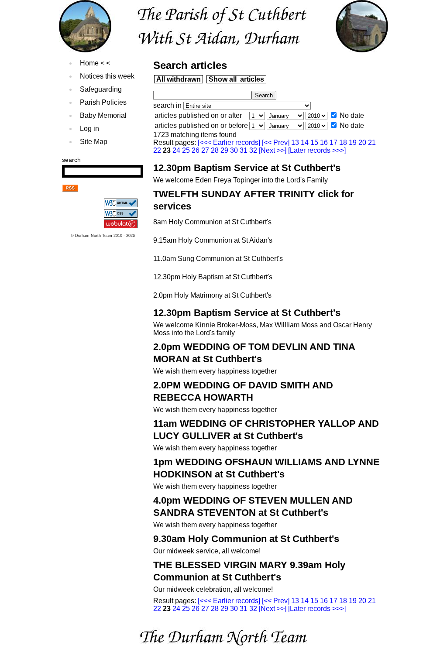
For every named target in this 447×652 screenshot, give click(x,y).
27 (206, 150)
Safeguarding (101, 89)
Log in (89, 128)
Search (71, 159)
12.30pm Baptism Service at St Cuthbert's (246, 167)
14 (305, 142)
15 (315, 142)
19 (353, 142)
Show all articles (236, 79)
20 (363, 142)
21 (372, 142)
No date (352, 115)
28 (215, 150)
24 (177, 150)
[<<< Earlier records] (230, 142)
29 (225, 150)
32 (254, 150)
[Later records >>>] (316, 150)
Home (89, 63)
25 (187, 150)
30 (235, 150)
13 (296, 142)
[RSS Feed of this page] (70, 189)
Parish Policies (103, 102)
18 (344, 142)
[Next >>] (272, 150)
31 (244, 150)
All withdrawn (178, 79)
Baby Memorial (103, 115)
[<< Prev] (276, 142)
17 (334, 142)
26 (196, 150)
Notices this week (107, 76)
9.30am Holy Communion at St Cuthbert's (246, 538)
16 (325, 142)
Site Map (93, 141)
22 (158, 150)
